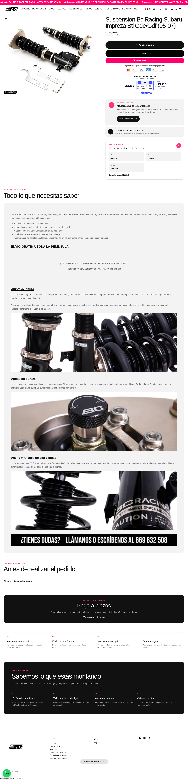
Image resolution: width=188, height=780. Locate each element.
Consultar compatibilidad (119, 175)
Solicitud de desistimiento (60, 758)
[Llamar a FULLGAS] (171, 9)
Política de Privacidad (58, 752)
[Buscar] (160, 9)
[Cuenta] (166, 9)
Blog (96, 739)
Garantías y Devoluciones (60, 755)
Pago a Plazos (55, 746)
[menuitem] (136, 9)
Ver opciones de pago (94, 617)
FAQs (96, 743)
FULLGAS (14, 771)
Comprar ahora (145, 53)
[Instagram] (144, 738)
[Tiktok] (149, 738)
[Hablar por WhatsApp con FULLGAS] (7, 773)
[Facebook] (140, 738)
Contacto (53, 743)
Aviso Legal (54, 749)
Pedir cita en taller (128, 119)
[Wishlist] (175, 9)
